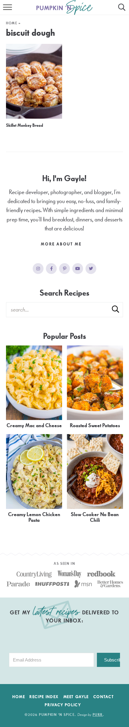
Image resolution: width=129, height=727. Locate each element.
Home (11, 23)
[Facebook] (51, 268)
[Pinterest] (64, 268)
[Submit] (115, 309)
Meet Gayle (76, 697)
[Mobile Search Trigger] (121, 10)
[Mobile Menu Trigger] (8, 10)
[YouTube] (77, 268)
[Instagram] (38, 268)
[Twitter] (91, 268)
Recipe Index (44, 697)
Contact (103, 697)
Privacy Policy (63, 705)
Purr (98, 715)
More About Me (62, 244)
